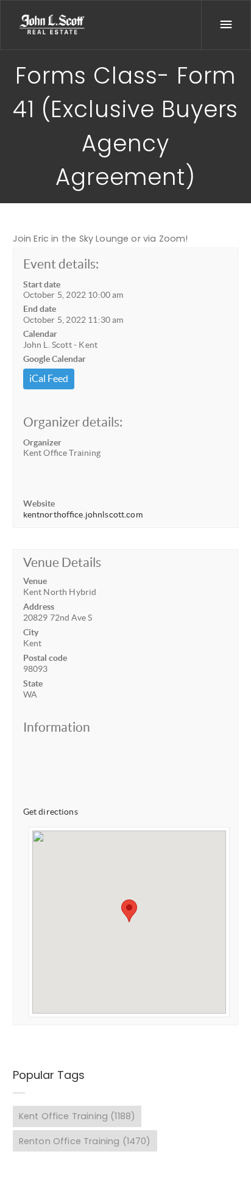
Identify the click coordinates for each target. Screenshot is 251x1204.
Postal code (45, 658)
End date (39, 309)
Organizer (42, 442)
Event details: (61, 264)
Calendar (40, 334)
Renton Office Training (85, 1141)
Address (38, 606)
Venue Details (62, 562)
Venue (35, 581)
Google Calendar (54, 359)
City (30, 632)
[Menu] (226, 25)
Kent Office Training (77, 1116)
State (33, 683)
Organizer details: (72, 422)
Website (39, 503)
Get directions (50, 811)
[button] (129, 911)
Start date (41, 284)
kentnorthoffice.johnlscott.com (83, 514)
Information (56, 727)
